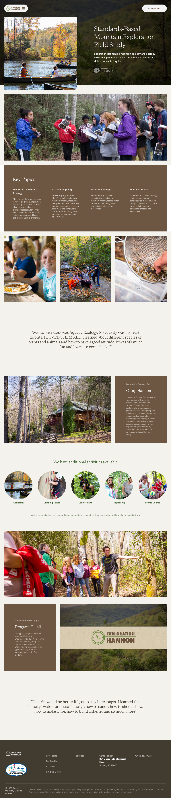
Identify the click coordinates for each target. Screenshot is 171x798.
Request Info (154, 8)
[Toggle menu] (23, 8)
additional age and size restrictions (77, 515)
